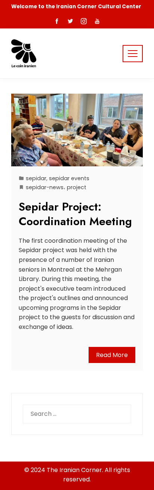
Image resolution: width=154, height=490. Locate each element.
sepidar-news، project (56, 187)
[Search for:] (77, 409)
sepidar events (69, 178)
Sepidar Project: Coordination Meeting (75, 214)
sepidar (36, 178)
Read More (112, 355)
